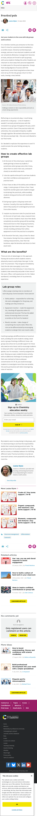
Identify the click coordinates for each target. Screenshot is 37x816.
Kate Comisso (29, 593)
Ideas (3, 8)
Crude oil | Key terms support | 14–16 (26, 493)
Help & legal (6, 753)
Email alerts (17, 708)
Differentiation (25, 534)
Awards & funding (8, 748)
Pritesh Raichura (30, 565)
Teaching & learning (8, 745)
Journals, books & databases (11, 733)
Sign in (13, 635)
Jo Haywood (26, 672)
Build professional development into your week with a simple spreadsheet (24, 667)
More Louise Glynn (8, 488)
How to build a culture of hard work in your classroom (23, 574)
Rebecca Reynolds (30, 657)
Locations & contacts (9, 741)
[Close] (31, 776)
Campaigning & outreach (10, 731)
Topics (15, 703)
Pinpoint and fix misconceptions (18, 680)
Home (5, 724)
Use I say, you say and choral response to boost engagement (24, 560)
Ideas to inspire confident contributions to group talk (23, 589)
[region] (17, 794)
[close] (35, 26)
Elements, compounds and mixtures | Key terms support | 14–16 (27, 521)
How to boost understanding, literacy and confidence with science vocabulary (23, 651)
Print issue (5, 708)
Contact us (5, 703)
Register (23, 635)
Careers (5, 743)
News (4, 736)
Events (5, 738)
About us (18, 705)
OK (17, 804)
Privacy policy (7, 755)
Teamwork (7, 537)
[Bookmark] (34, 30)
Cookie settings (17, 810)
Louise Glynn (12, 21)
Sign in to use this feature (26, 26)
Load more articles (18, 601)
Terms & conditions (8, 757)
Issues (24, 703)
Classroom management (11, 534)
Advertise (5, 750)
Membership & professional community (13, 729)
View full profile (11, 480)
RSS (27, 708)
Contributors (5, 705)
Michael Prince (26, 684)
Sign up (17, 425)
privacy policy (24, 432)
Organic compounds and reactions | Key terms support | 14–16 (27, 508)
